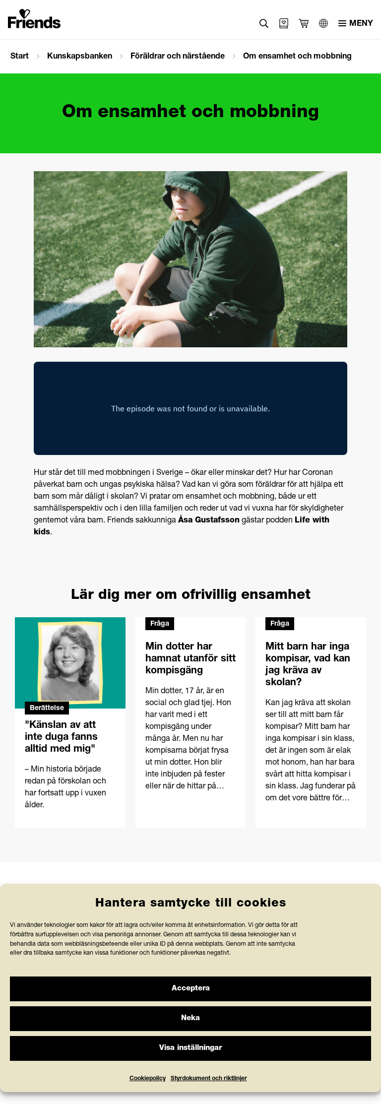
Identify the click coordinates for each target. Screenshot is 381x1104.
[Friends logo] (34, 16)
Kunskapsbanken (79, 57)
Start (19, 57)
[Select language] (323, 23)
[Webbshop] (284, 23)
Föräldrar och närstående (177, 57)
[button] (264, 23)
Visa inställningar (190, 1048)
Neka (190, 1018)
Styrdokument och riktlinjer (209, 1079)
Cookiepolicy (147, 1079)
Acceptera (191, 988)
